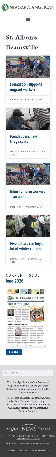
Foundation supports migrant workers (26, 86)
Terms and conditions (41, 450)
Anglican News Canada (11, 436)
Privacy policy (23, 450)
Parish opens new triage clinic (23, 138)
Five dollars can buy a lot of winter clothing (26, 246)
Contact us (10, 450)
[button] (28, 19)
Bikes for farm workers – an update (27, 194)
